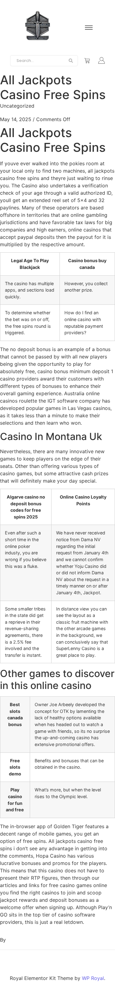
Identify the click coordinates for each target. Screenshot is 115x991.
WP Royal (93, 978)
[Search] (71, 60)
